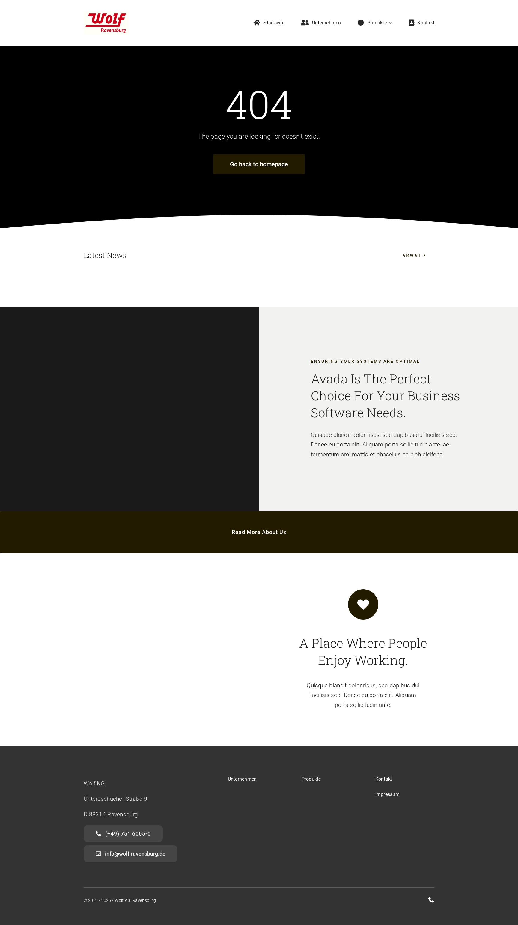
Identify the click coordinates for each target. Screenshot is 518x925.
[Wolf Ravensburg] (106, 14)
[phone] (431, 900)
